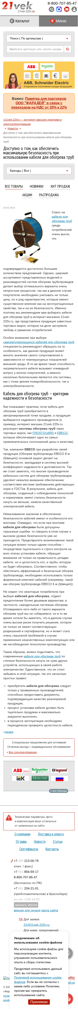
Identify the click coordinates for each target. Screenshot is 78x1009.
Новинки (36, 186)
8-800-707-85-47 (25, 877)
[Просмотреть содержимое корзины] (66, 9)
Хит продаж (60, 186)
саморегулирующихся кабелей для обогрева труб (38, 342)
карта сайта (49, 910)
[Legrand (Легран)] (59, 770)
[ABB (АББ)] (20, 770)
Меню (61, 21)
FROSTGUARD (43, 433)
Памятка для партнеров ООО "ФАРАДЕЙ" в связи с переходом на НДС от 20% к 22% (39, 103)
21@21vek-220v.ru (37, 924)
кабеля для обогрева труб (42, 656)
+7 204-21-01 (26, 888)
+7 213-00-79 (26, 861)
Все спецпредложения (23, 752)
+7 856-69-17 (26, 871)
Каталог (22, 21)
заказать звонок (26, 905)
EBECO (62, 433)
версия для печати (27, 910)
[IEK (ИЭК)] (20, 778)
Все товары (14, 186)
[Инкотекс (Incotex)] (40, 778)
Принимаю (39, 1002)
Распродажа (49, 195)
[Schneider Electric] (40, 770)
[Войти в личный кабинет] (74, 9)
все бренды (59, 790)
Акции (27, 195)
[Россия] (59, 778)
